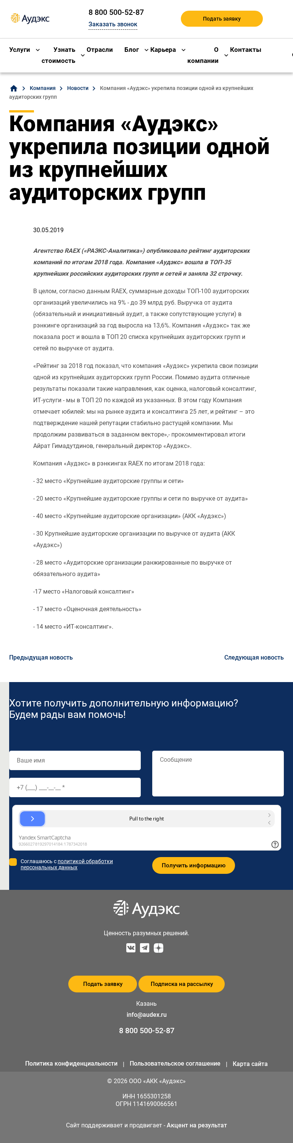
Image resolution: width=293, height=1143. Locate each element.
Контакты (245, 49)
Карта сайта (250, 1064)
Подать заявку (222, 19)
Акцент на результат (197, 1125)
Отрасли (100, 49)
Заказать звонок (113, 24)
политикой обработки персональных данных (67, 864)
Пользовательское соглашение (175, 1063)
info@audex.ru (147, 1014)
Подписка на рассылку (182, 984)
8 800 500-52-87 (116, 12)
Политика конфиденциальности (71, 1063)
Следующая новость (254, 657)
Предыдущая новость (41, 657)
